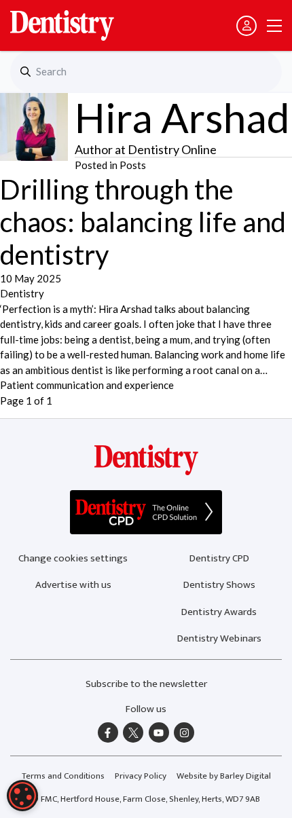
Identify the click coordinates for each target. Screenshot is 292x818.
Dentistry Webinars (219, 638)
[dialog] (22, 795)
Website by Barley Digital (224, 775)
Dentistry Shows (219, 584)
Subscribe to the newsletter (146, 683)
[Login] (246, 26)
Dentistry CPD (219, 558)
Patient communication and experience (87, 385)
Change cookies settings (73, 558)
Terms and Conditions (63, 775)
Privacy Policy (140, 775)
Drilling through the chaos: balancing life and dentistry (143, 222)
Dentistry (22, 293)
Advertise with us (73, 584)
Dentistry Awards (219, 611)
